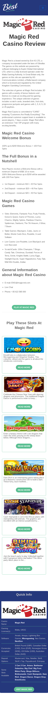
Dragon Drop (40, 677)
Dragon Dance (26, 677)
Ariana (30, 665)
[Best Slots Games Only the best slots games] (10, 8)
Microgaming (28, 638)
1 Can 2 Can (20, 665)
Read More (24, 367)
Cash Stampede (34, 674)
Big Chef (28, 668)
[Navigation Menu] (43, 8)
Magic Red (20, 623)
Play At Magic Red (24, 307)
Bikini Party (20, 671)
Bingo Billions (32, 671)
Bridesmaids (20, 674)
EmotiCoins (20, 680)
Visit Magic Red (24, 689)
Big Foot (37, 668)
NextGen (19, 641)
